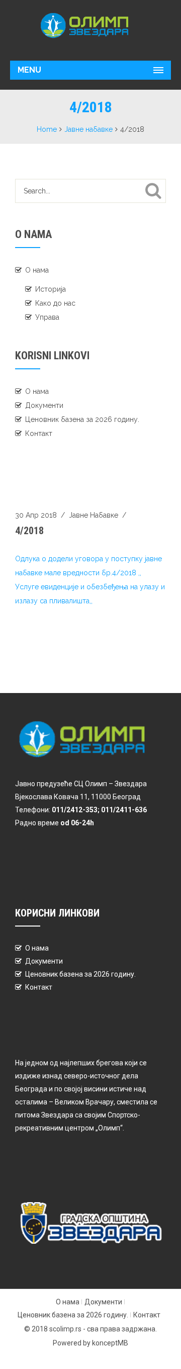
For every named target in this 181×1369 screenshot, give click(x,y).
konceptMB (110, 1343)
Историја (50, 289)
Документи (44, 405)
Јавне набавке (88, 129)
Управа (47, 317)
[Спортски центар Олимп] (90, 25)
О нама (37, 270)
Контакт (38, 433)
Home (47, 129)
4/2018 (29, 531)
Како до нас (55, 303)
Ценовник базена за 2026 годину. (82, 419)
